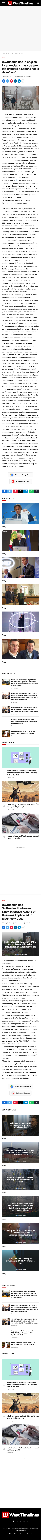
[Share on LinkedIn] (15, 81)
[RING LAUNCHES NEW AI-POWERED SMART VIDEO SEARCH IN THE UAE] (6, 733)
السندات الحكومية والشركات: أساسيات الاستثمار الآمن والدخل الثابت (23, 837)
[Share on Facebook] (3, 81)
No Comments (19, 76)
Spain (3, 58)
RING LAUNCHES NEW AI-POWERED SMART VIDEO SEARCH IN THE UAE (23, 732)
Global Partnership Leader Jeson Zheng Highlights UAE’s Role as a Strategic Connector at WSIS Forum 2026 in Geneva (24, 709)
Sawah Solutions (21, 1530)
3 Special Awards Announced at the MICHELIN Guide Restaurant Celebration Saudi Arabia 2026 (24, 721)
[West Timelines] (20, 3)
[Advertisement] (20, 28)
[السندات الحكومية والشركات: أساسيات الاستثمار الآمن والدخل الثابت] (20, 823)
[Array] (20, 513)
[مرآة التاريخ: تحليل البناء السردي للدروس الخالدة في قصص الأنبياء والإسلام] (20, 791)
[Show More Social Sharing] (23, 81)
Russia (4, 901)
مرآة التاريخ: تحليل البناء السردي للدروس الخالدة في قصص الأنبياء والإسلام (23, 805)
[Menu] (3, 3)
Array (4, 527)
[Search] (38, 3)
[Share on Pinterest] (11, 81)
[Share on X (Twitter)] (7, 81)
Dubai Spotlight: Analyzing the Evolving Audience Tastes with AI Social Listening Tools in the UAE (22, 772)
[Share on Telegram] (19, 81)
